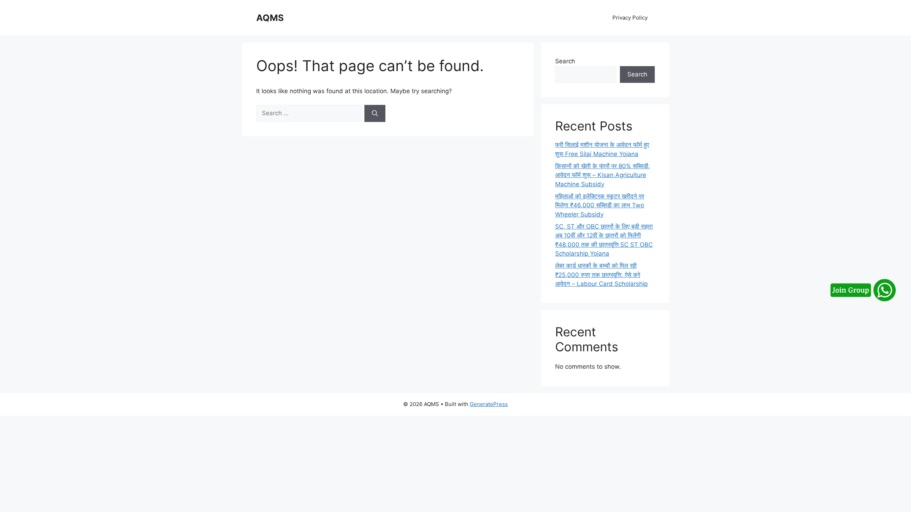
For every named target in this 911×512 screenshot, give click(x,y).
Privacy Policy (630, 17)
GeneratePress (489, 404)
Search (565, 61)
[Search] (374, 113)
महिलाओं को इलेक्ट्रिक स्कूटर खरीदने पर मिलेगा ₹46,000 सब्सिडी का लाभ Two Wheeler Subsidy (599, 205)
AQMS (270, 17)
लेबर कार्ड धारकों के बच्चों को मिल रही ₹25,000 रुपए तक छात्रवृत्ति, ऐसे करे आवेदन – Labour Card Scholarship (601, 274)
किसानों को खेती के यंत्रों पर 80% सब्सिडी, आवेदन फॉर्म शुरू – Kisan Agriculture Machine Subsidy (602, 175)
